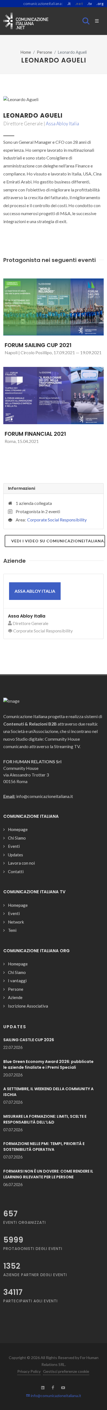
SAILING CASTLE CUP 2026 (28, 1040)
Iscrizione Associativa (28, 1005)
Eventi (14, 846)
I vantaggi (17, 980)
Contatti (16, 871)
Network (16, 921)
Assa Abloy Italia (62, 123)
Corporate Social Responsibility (57, 519)
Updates (15, 854)
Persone (44, 52)
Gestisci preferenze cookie (66, 1371)
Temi (12, 930)
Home (26, 52)
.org (100, 3)
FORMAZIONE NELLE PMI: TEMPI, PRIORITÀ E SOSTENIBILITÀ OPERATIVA (44, 1146)
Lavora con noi (21, 862)
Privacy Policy (29, 1371)
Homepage (18, 829)
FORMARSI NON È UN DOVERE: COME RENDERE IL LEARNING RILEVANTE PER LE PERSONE (48, 1174)
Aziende (15, 997)
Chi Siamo (17, 837)
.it (69, 3)
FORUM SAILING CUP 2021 (38, 345)
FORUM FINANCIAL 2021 (35, 434)
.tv (89, 3)
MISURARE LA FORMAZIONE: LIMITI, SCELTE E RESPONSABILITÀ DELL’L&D (44, 1119)
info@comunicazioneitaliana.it (55, 1395)
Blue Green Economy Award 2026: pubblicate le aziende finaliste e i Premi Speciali (48, 1064)
